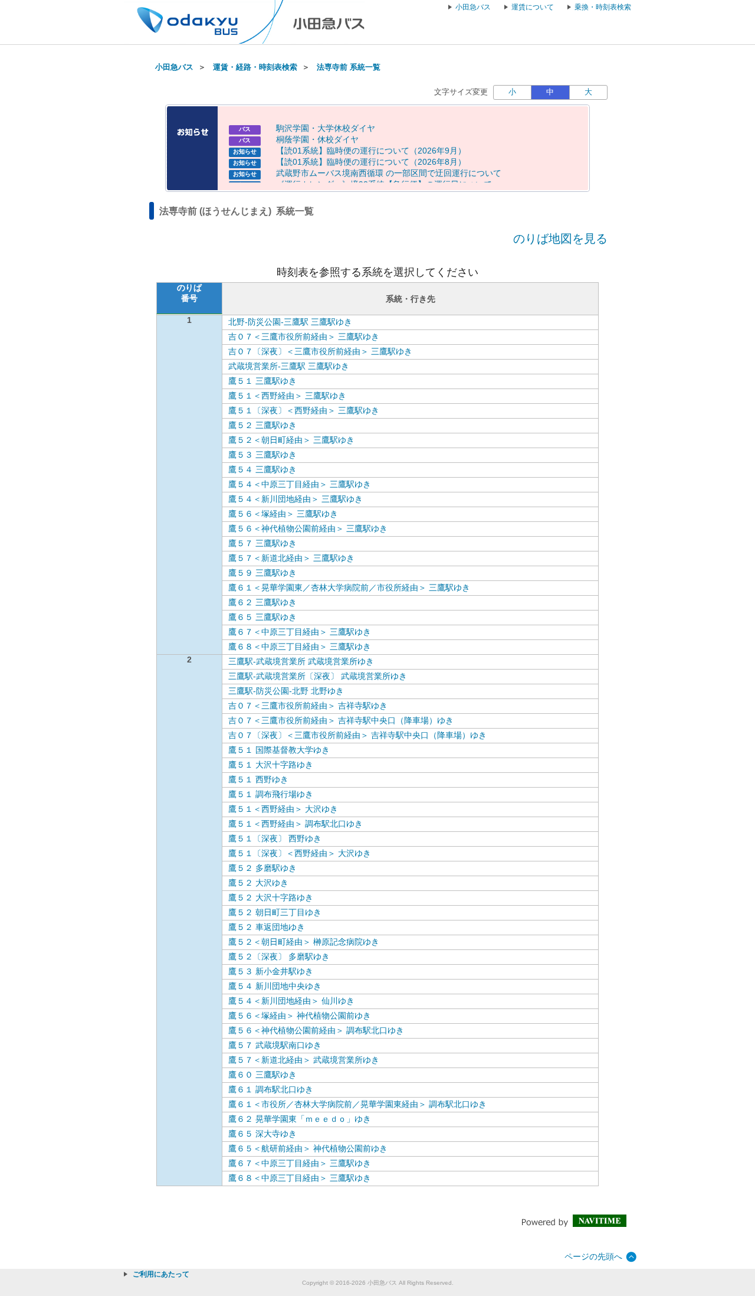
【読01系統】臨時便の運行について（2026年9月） (371, 150)
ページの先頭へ (593, 1256)
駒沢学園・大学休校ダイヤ (325, 128)
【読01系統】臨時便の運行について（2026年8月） (371, 162)
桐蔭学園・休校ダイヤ (317, 139)
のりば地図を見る (560, 238)
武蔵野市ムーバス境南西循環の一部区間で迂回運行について (388, 173)
